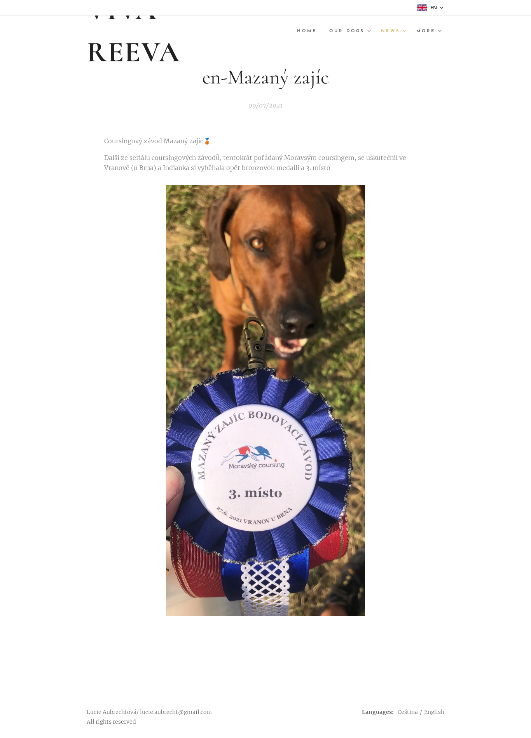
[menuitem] (309, 31)
